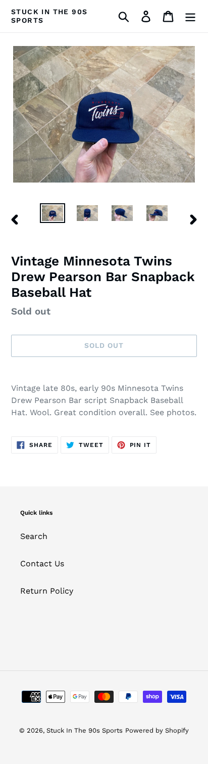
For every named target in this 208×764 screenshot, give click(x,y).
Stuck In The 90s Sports (49, 16)
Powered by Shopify (157, 730)
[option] (52, 214)
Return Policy (46, 591)
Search (33, 536)
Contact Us (42, 563)
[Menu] (190, 16)
